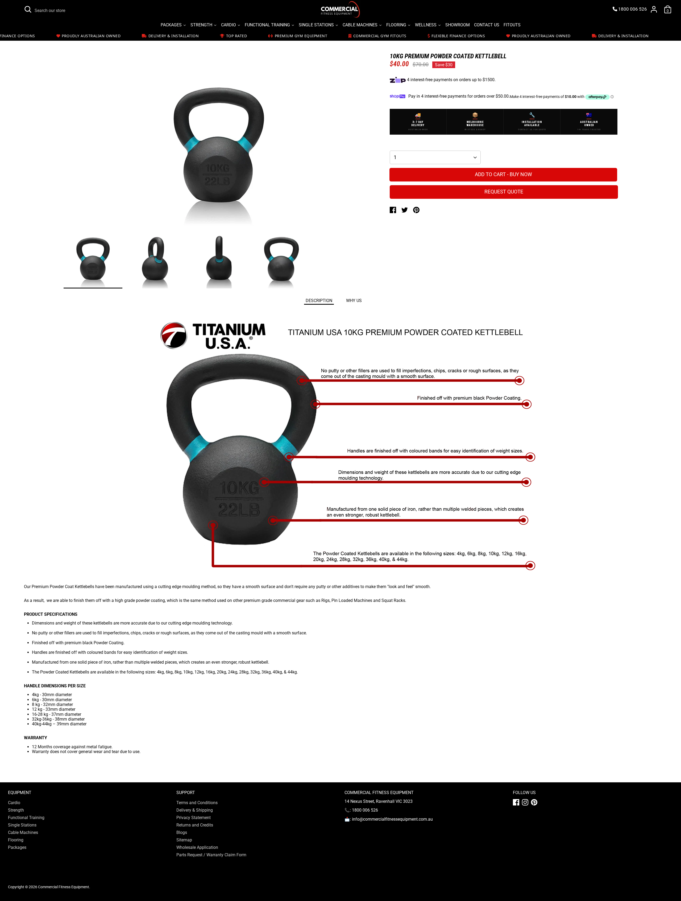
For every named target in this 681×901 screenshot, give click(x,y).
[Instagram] (525, 802)
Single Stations (22, 825)
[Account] (654, 9)
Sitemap (184, 839)
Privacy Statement (193, 817)
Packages (17, 847)
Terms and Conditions (197, 802)
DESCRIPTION (319, 300)
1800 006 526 (632, 9)
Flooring (15, 839)
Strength (16, 810)
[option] (219, 148)
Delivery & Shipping (194, 810)
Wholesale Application (197, 847)
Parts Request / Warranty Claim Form (211, 854)
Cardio (14, 802)
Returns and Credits (194, 825)
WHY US (354, 300)
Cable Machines (23, 832)
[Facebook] (516, 802)
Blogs (181, 832)
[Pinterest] (534, 802)
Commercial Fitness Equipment (63, 887)
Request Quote (503, 192)
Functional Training (26, 817)
